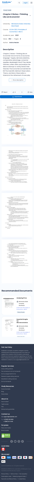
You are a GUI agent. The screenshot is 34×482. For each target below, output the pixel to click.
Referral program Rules (19, 476)
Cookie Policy (22, 479)
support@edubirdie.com (22, 359)
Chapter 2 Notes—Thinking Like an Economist (15, 15)
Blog (2, 391)
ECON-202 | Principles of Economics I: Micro (18, 31)
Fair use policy (23, 474)
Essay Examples (5, 389)
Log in (25, 3)
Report (5, 92)
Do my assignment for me (8, 374)
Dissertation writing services (9, 379)
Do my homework (6, 381)
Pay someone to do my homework (10, 371)
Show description (18, 80)
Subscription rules (6, 476)
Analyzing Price (22, 298)
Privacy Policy (5, 474)
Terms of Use (14, 474)
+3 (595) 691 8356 (8, 419)
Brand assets (5, 430)
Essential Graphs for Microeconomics (22, 320)
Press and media (6, 428)
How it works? (5, 401)
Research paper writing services (10, 376)
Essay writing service (7, 369)
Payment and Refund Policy (9, 479)
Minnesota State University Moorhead (20, 25)
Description (8, 49)
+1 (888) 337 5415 (8, 421)
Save (31, 92)
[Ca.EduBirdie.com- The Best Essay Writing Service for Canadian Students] (3, 450)
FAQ (2, 406)
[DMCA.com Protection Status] (17, 435)
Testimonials (5, 404)
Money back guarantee (7, 409)
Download (18, 97)
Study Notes (4, 394)
